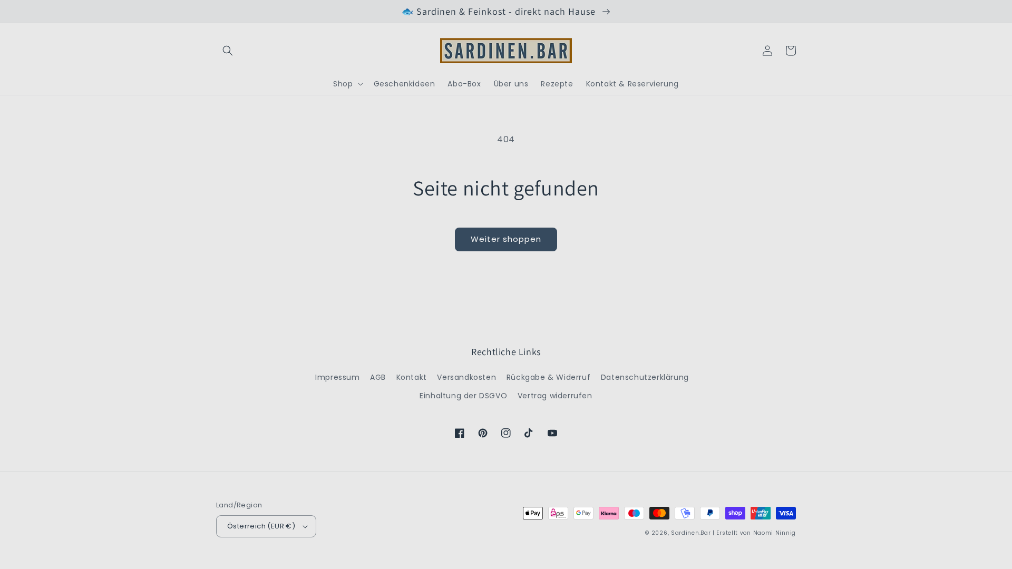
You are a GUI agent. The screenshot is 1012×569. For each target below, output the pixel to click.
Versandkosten (466, 377)
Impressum (337, 377)
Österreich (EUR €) (261, 526)
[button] (227, 50)
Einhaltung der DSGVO (463, 395)
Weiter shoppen (506, 238)
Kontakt (411, 377)
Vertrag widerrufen (555, 395)
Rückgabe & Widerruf (548, 377)
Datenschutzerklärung (645, 377)
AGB (378, 377)
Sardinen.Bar (691, 533)
